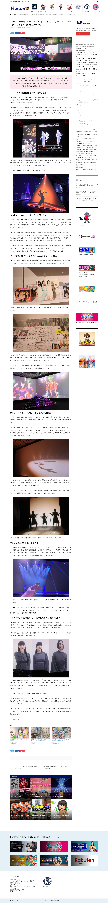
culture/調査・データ (81, 48)
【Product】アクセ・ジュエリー (91, 145)
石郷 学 (17, 757)
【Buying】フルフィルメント (82, 112)
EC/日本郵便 (94, 79)
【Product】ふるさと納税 (81, 145)
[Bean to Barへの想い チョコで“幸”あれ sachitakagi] (19, 733)
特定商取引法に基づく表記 (17, 889)
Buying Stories (52, 11)
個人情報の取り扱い (15, 890)
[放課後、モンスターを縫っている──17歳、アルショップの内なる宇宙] (40, 733)
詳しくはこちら (83, 33)
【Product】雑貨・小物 (89, 155)
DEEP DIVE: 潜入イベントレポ (84, 66)
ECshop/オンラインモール (89, 85)
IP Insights (60, 11)
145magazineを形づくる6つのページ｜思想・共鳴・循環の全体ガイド (23, 881)
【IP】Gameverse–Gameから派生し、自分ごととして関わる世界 (86, 132)
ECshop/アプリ (78, 85)
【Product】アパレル (80, 147)
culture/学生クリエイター (91, 44)
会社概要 (87, 11)
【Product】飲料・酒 (88, 157)
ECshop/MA (92, 81)
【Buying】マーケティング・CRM (84, 116)
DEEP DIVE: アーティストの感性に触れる (86, 55)
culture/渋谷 (84, 46)
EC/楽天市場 (86, 81)
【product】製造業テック (79, 155)
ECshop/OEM (78, 83)
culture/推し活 (78, 46)
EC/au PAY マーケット (85, 75)
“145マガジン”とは (34, 11)
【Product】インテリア (90, 147)
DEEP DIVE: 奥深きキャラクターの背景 (86, 62)
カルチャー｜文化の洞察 (21, 27)
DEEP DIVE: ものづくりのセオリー (86, 52)
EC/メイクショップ (88, 79)
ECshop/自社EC (80, 91)
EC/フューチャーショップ (80, 79)
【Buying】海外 (79, 124)
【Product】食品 (80, 157)
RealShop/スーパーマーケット (82, 99)
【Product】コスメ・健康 (82, 149)
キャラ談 (28, 27)
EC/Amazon (78, 75)
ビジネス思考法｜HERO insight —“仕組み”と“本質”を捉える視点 (86, 163)
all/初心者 (78, 44)
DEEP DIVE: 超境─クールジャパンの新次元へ (86, 73)
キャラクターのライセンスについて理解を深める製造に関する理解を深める (86, 274)
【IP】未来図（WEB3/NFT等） (83, 143)
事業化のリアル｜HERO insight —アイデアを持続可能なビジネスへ (86, 166)
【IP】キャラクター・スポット (82, 141)
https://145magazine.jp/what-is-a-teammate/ (86, 322)
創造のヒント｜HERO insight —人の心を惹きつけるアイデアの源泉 (86, 170)
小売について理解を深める (86, 254)
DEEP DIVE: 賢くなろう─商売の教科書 (86, 70)
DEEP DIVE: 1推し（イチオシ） (47, 757)
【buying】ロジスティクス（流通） (84, 120)
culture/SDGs (83, 44)
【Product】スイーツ (93, 149)
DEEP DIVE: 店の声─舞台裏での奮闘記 (86, 64)
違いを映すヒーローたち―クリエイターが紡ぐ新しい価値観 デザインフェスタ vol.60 (61, 741)
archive (78, 11)
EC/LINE (77, 77)
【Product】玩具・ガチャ (81, 153)
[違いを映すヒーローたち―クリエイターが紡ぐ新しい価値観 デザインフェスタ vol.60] (61, 733)
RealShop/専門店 (93, 99)
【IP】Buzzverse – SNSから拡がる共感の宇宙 (85, 129)
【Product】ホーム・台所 (80, 151)
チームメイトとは (96, 11)
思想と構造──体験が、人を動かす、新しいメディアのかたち (23, 887)
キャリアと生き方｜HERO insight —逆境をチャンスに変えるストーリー (86, 160)
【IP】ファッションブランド (93, 141)
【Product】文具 (89, 151)
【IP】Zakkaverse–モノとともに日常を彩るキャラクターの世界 (86, 139)
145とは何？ (43, 11)
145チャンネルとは (15, 883)
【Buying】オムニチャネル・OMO (84, 106)
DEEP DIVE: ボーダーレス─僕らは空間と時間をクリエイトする (86, 59)
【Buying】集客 (87, 124)
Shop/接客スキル (79, 104)
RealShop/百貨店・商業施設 (82, 102)
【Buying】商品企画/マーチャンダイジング (86, 122)
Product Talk (69, 11)
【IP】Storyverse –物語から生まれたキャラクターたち (86, 135)
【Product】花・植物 (89, 153)
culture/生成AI (90, 46)
